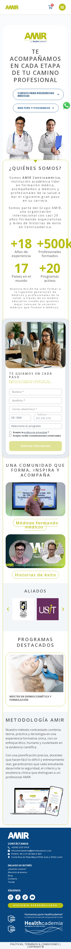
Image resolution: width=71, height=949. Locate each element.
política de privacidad (35, 432)
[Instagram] (10, 897)
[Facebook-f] (18, 897)
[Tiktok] (25, 897)
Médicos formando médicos (37, 525)
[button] (62, 7)
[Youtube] (32, 897)
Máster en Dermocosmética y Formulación (30, 698)
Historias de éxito (35, 574)
